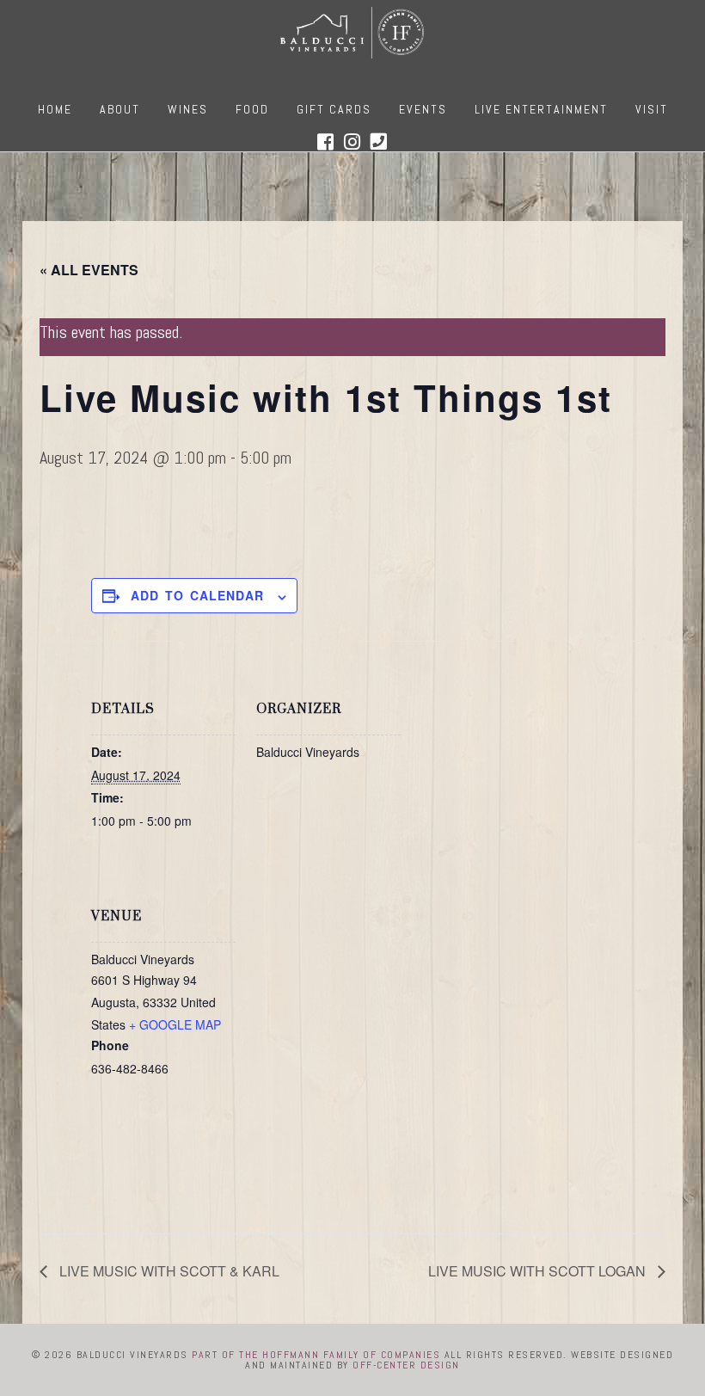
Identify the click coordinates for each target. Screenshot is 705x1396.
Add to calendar (197, 595)
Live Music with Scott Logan (538, 1271)
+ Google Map (175, 1024)
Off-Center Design (406, 1365)
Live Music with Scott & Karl (167, 1271)
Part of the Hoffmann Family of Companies (316, 1355)
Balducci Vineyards (352, 32)
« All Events (89, 270)
